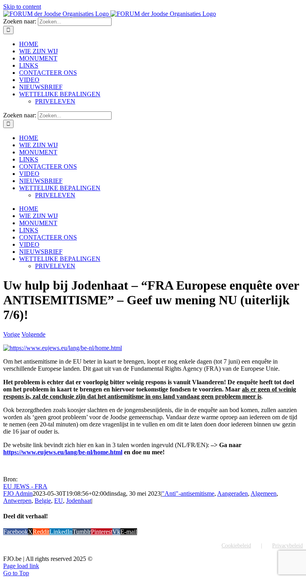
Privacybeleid (287, 546)
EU (58, 500)
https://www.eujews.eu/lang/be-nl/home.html (62, 452)
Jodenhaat (78, 500)
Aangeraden (232, 493)
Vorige (11, 334)
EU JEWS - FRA (25, 486)
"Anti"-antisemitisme (188, 493)
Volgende (33, 334)
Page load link (21, 565)
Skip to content (22, 6)
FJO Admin (18, 493)
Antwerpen (17, 500)
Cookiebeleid (236, 546)
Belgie (43, 500)
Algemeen (264, 493)
